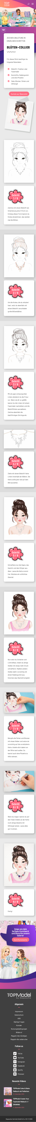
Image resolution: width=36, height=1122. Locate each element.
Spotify (20, 1070)
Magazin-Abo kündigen (19, 1036)
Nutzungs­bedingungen (19, 1029)
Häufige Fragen (19, 1022)
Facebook (20, 1066)
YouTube (20, 1057)
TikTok (19, 1053)
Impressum (19, 1011)
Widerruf (19, 1032)
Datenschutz (19, 1015)
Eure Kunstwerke (20, 939)
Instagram (21, 1062)
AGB (19, 1018)
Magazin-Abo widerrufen (19, 1039)
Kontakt (19, 1025)
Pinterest (20, 1074)
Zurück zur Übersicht (19, 94)
